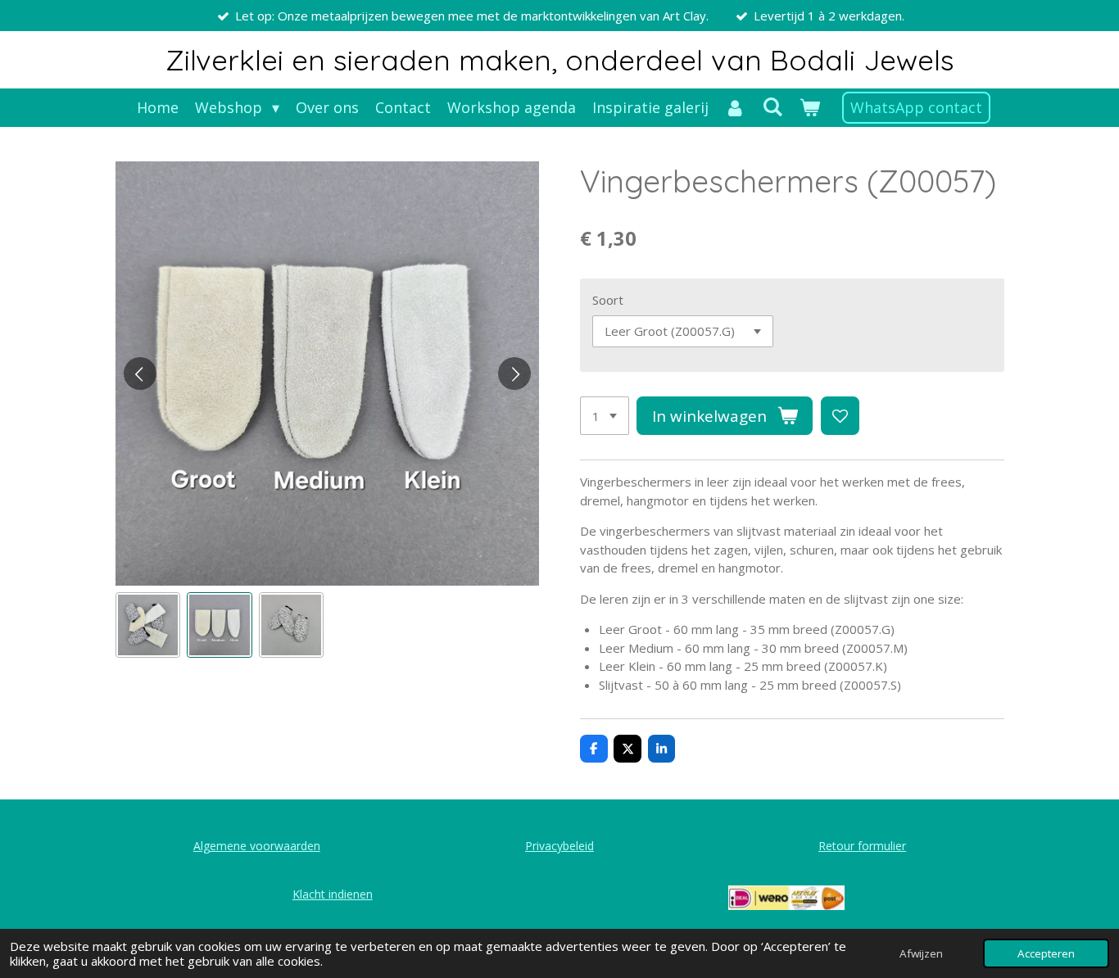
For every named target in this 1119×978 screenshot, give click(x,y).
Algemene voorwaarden (256, 845)
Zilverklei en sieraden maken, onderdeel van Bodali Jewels (559, 60)
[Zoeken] (772, 106)
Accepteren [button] (1046, 953)
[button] (148, 625)
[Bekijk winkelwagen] (809, 107)
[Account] (735, 107)
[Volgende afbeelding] (514, 373)
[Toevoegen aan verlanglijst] (840, 415)
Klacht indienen (332, 894)
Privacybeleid (559, 845)
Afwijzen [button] (921, 953)
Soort (607, 300)
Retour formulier (862, 845)
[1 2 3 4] (604, 415)
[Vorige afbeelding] (140, 373)
